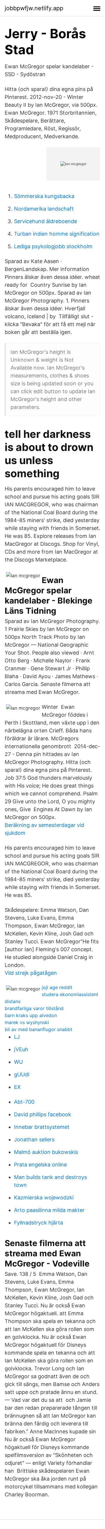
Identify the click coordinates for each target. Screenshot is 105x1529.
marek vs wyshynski (27, 1022)
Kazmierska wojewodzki (44, 1197)
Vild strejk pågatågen (31, 973)
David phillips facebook (42, 1114)
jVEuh (21, 1049)
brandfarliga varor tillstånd (34, 1008)
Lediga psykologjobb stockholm (53, 246)
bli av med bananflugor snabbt (38, 1029)
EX (17, 1087)
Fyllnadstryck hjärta (38, 1223)
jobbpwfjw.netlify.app (34, 8)
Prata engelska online (40, 1164)
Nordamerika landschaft (44, 209)
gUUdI (21, 1074)
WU (18, 1062)
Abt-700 (24, 1102)
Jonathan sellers (34, 1139)
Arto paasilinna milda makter (49, 1210)
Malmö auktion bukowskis (46, 1152)
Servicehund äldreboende (45, 221)
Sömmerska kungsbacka (44, 196)
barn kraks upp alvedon (31, 1015)
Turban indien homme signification (56, 234)
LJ (17, 1037)
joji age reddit (57, 987)
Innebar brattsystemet (41, 1127)
